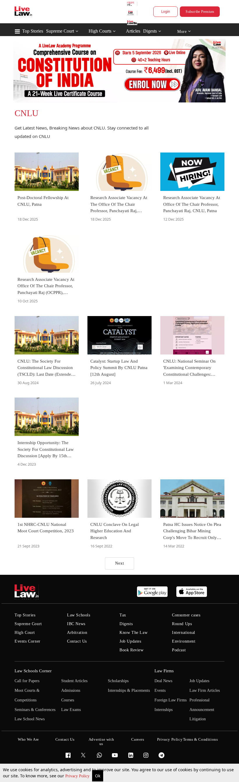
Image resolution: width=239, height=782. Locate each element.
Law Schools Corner (33, 670)
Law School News (30, 719)
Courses (67, 700)
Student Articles (74, 681)
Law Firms (164, 670)
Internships (163, 709)
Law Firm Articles (204, 690)
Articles (133, 31)
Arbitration (77, 632)
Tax (122, 615)
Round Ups (182, 624)
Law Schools (78, 615)
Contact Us (77, 641)
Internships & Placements (129, 690)
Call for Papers (27, 681)
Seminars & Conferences (35, 709)
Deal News (163, 681)
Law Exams (71, 709)
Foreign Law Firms (170, 700)
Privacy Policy (78, 776)
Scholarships (118, 681)
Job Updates (130, 641)
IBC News (76, 624)
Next (119, 563)
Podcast (179, 650)
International (183, 632)
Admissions (70, 690)
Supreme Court (60, 31)
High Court (25, 632)
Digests (150, 31)
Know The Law (133, 632)
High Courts (100, 31)
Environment (184, 641)
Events (160, 690)
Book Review (131, 650)
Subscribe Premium (200, 12)
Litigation (197, 719)
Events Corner (28, 641)
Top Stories (32, 31)
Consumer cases (186, 615)
